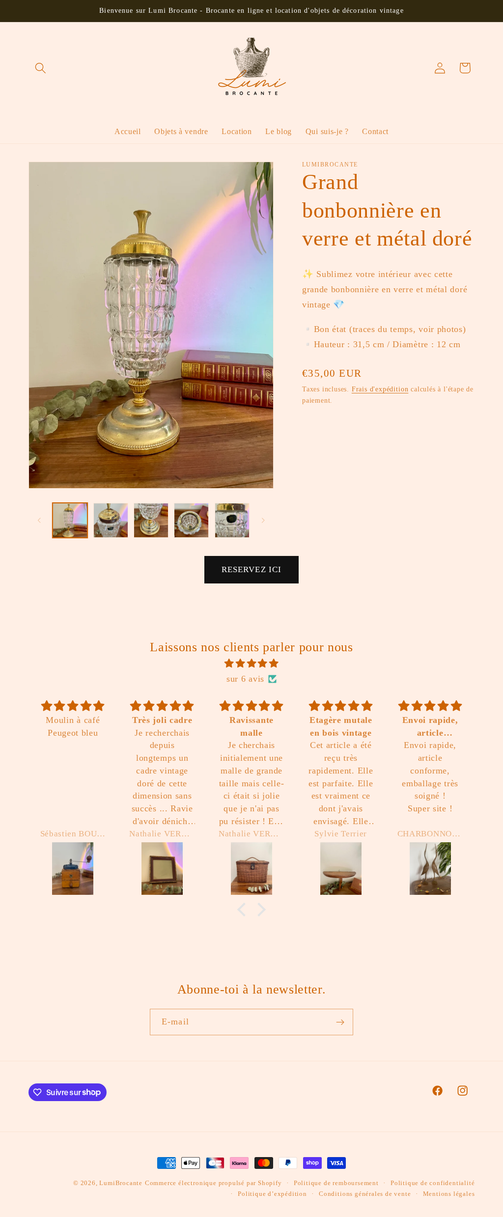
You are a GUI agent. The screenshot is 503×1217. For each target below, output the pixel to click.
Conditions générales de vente (365, 1193)
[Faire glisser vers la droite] (263, 520)
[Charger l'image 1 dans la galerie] (70, 520)
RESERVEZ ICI (252, 569)
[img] (251, 663)
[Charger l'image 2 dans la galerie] (110, 520)
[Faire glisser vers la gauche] (39, 520)
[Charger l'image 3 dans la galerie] (151, 520)
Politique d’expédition (272, 1193)
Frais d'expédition (380, 389)
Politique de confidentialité (433, 1183)
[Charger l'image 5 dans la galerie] (232, 520)
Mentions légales (449, 1193)
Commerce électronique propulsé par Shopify (213, 1183)
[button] (41, 68)
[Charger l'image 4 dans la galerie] (191, 520)
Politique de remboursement (336, 1183)
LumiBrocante (120, 1183)
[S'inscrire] (340, 1022)
